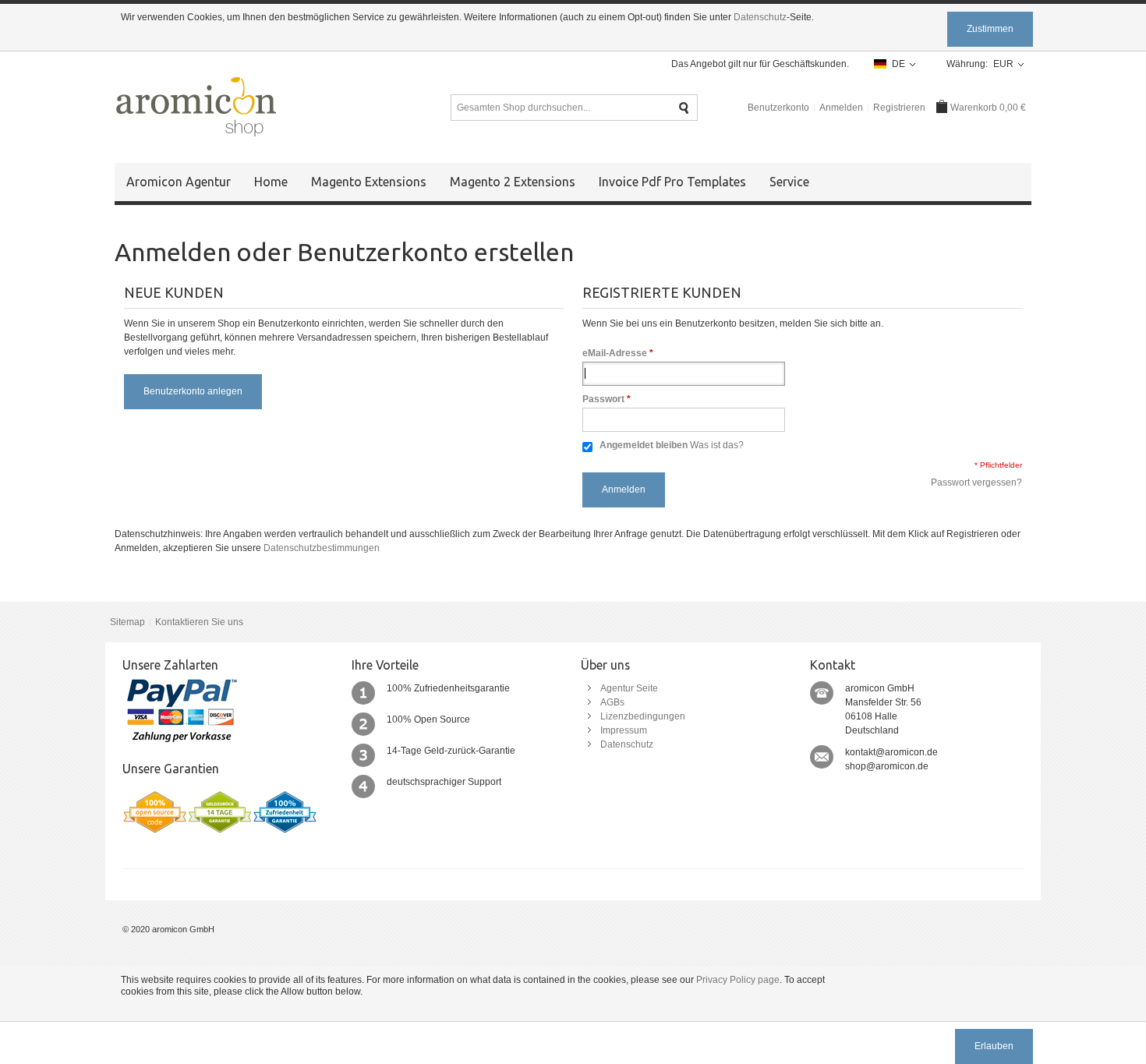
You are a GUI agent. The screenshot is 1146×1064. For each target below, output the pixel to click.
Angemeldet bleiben (644, 445)
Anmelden (841, 107)
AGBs (612, 702)
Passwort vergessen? (976, 482)
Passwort (603, 399)
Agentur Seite (629, 688)
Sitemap (127, 622)
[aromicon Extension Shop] (196, 107)
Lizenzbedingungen (642, 716)
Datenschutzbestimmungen (322, 548)
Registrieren (899, 107)
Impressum (623, 730)
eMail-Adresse (614, 353)
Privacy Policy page (738, 979)
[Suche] (684, 108)
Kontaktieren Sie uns (199, 622)
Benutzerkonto (778, 107)
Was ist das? (717, 445)
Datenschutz (760, 17)
